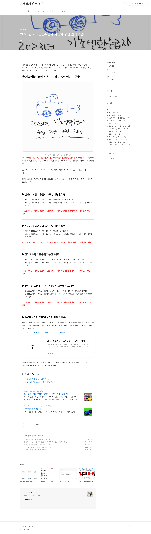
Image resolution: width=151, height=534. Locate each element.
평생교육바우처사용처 (113, 118)
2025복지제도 (111, 120)
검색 (124, 4)
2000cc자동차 (124, 139)
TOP (129, 527)
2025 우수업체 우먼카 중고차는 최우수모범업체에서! (46, 394)
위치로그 (53, 11)
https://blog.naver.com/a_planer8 (35, 406)
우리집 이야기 (111, 73)
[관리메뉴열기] (147, 3)
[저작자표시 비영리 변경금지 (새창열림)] (45, 425)
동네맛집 (114, 129)
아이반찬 (115, 145)
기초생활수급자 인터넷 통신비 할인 (35, 450)
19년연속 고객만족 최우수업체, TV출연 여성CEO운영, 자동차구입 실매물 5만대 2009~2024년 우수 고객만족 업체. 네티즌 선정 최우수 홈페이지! (51, 398)
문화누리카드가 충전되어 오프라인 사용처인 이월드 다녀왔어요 (44, 442)
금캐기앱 (125, 120)
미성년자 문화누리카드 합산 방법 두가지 (40, 382)
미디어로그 (40, 11)
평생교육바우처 (121, 137)
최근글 (109, 96)
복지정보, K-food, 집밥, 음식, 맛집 (34, 495)
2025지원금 (110, 131)
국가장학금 (119, 120)
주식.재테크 (110, 79)
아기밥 (117, 123)
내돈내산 (120, 142)
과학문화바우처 (123, 134)
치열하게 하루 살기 (32, 4)
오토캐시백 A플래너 (32, 409)
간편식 (117, 139)
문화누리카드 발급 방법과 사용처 (37, 379)
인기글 (115, 96)
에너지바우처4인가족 (112, 112)
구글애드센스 (110, 123)
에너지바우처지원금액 (113, 115)
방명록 (64, 11)
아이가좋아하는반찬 (112, 134)
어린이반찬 (118, 131)
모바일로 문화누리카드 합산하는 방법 (36, 444)
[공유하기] (28, 425)
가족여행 (109, 145)
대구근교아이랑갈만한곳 (124, 129)
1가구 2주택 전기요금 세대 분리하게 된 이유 (38, 447)
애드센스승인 (123, 115)
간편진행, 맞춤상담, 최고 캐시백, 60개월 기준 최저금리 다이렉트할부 (49, 412)
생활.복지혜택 (28, 436)
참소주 (109, 129)
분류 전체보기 (111, 62)
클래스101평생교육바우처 (114, 126)
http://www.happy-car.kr (32, 391)
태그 (29, 11)
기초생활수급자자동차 (124, 145)
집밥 (108, 69)
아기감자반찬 (110, 139)
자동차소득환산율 (111, 142)
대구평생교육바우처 (125, 118)
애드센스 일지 (111, 76)
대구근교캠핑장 (126, 126)
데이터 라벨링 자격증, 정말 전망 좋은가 (37, 439)
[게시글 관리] (31, 425)
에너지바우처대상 (111, 137)
